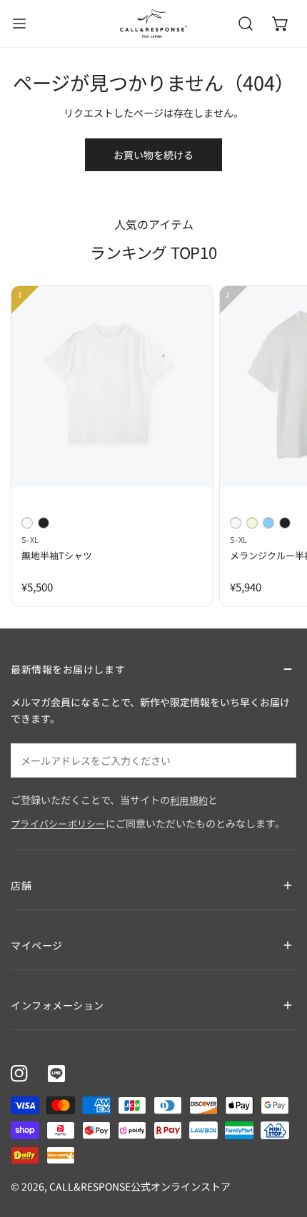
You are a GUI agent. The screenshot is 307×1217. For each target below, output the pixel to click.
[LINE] (56, 1073)
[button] (280, 23)
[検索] (245, 23)
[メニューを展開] (19, 23)
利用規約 (189, 800)
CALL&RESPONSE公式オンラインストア (140, 1186)
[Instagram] (19, 1073)
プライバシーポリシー (58, 823)
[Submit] (278, 759)
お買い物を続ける (153, 155)
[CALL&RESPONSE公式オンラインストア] (153, 24)
